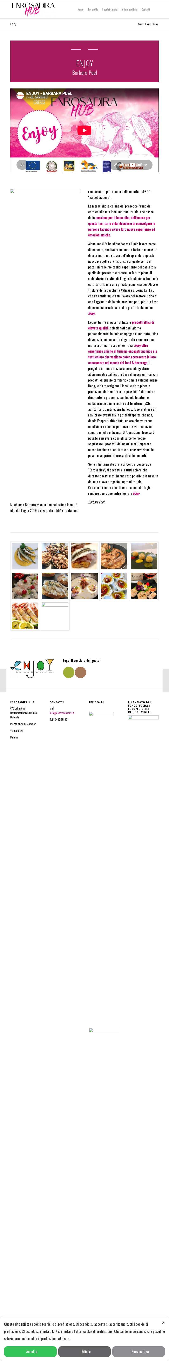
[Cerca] (155, 9)
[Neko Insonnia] (166, 680)
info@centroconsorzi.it (62, 713)
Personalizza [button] (140, 1351)
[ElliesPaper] (3, 680)
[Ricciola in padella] (144, 586)
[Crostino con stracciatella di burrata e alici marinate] (55, 586)
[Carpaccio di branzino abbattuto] (25, 586)
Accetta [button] (32, 1351)
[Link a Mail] (68, 672)
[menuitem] (81, 9)
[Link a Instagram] (80, 672)
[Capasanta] (114, 586)
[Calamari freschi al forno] (55, 616)
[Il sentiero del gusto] (25, 556)
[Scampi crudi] (25, 616)
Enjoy (13, 24)
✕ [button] (163, 1322)
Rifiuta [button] (86, 1351)
